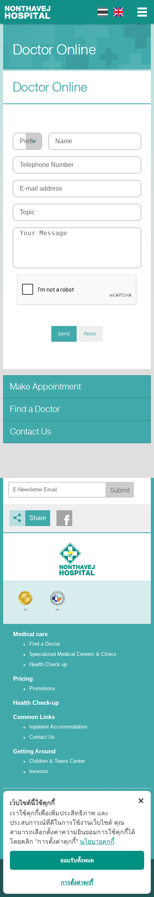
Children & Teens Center (57, 761)
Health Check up (48, 664)
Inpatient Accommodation (58, 727)
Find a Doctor (35, 409)
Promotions (42, 688)
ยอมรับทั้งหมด (77, 860)
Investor (38, 771)
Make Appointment (45, 386)
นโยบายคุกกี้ (97, 841)
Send (63, 334)
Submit (120, 490)
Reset (90, 334)
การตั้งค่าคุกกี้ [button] (77, 882)
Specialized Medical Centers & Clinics (72, 654)
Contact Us (30, 431)
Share (37, 518)
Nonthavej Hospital (27, 12)
